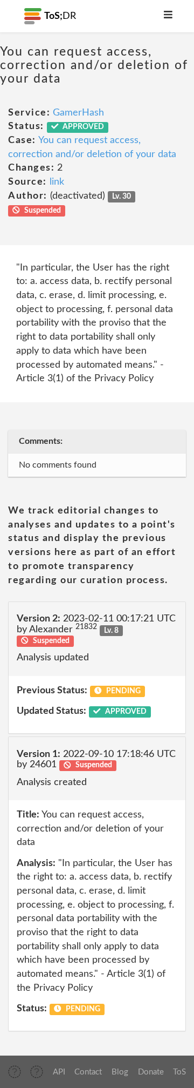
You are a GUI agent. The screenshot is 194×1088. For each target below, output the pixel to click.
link (57, 182)
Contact (88, 1072)
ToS (179, 1072)
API (59, 1072)
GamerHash (78, 113)
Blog (120, 1072)
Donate (151, 1072)
